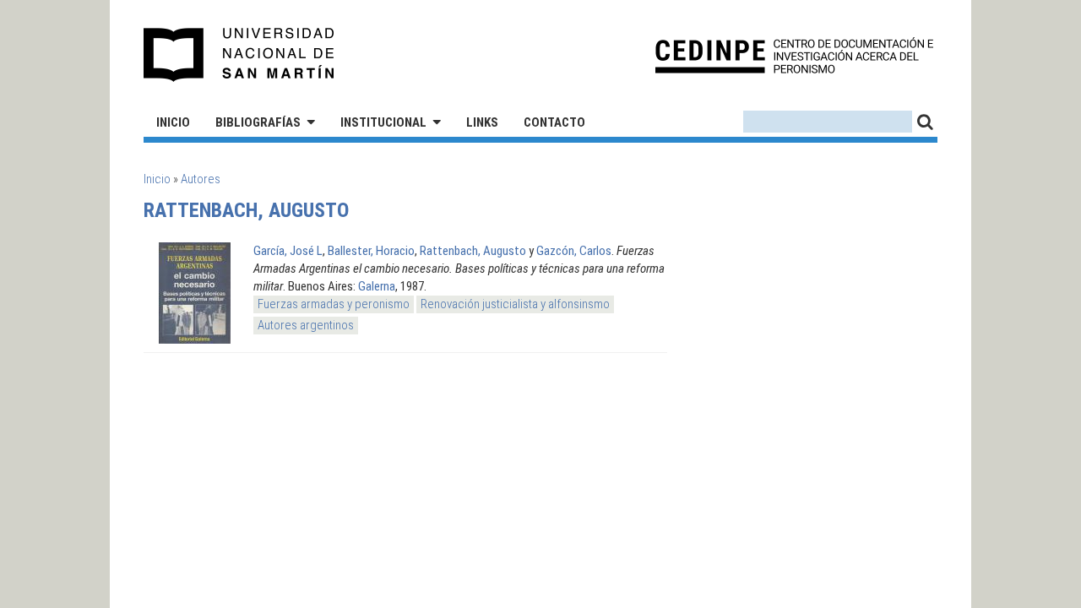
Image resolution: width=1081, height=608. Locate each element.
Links (482, 122)
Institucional (383, 122)
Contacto (554, 122)
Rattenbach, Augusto (473, 250)
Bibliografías (258, 122)
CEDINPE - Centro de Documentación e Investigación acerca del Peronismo (794, 55)
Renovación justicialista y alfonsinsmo (515, 304)
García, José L (288, 250)
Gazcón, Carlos (573, 250)
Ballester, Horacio (371, 250)
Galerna (376, 286)
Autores (200, 179)
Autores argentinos (306, 325)
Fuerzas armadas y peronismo (334, 304)
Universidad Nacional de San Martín (239, 55)
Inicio (173, 122)
